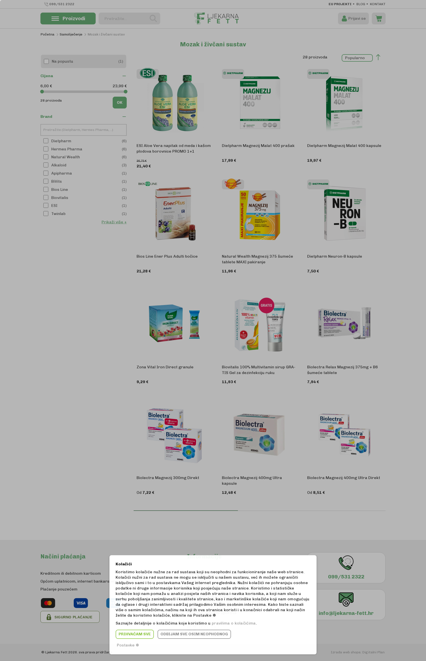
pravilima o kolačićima (234, 623)
